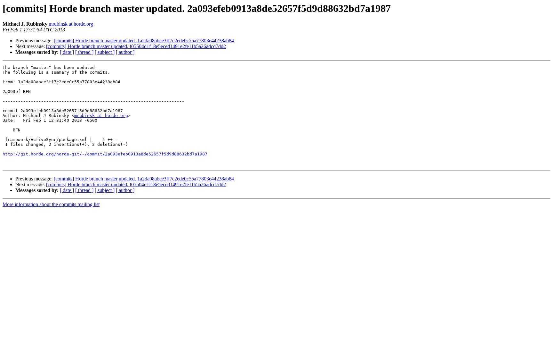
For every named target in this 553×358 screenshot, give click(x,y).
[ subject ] (105, 52)
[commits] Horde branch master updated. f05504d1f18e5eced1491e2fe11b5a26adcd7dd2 (136, 46)
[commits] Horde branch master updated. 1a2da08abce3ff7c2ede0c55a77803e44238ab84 (144, 40)
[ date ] (67, 52)
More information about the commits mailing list (51, 204)
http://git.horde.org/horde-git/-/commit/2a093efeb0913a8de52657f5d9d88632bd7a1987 (105, 154)
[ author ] (125, 52)
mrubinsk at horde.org (71, 24)
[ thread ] (84, 52)
